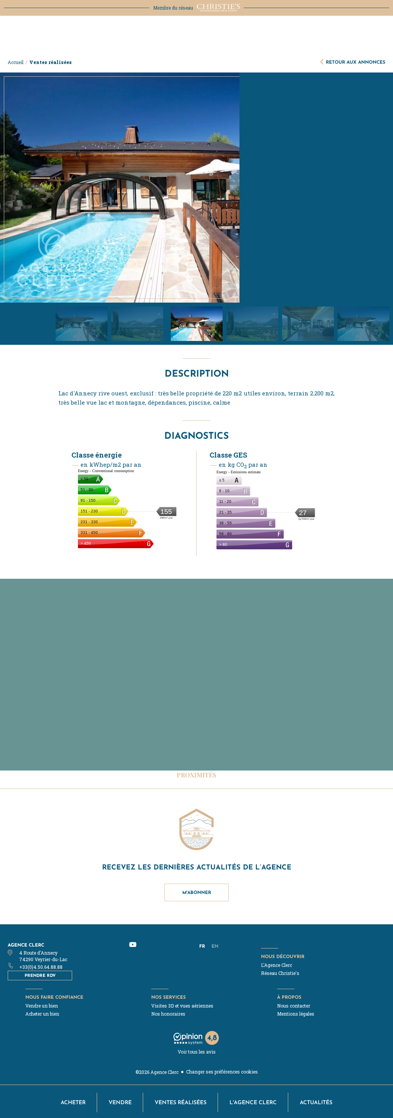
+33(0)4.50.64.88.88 (41, 967)
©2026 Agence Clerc (156, 1072)
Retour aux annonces (355, 62)
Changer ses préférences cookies (222, 1072)
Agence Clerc (26, 945)
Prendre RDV (40, 975)
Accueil (15, 62)
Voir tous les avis (197, 1052)
